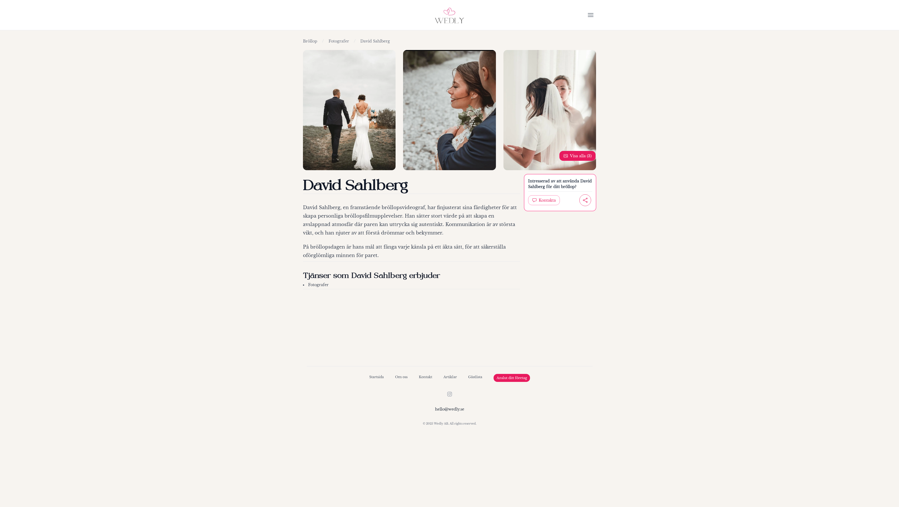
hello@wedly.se (449, 409)
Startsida (376, 377)
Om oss (401, 377)
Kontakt (425, 377)
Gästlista (475, 377)
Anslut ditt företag (512, 378)
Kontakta (547, 200)
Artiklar (450, 377)
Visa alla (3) (581, 156)
